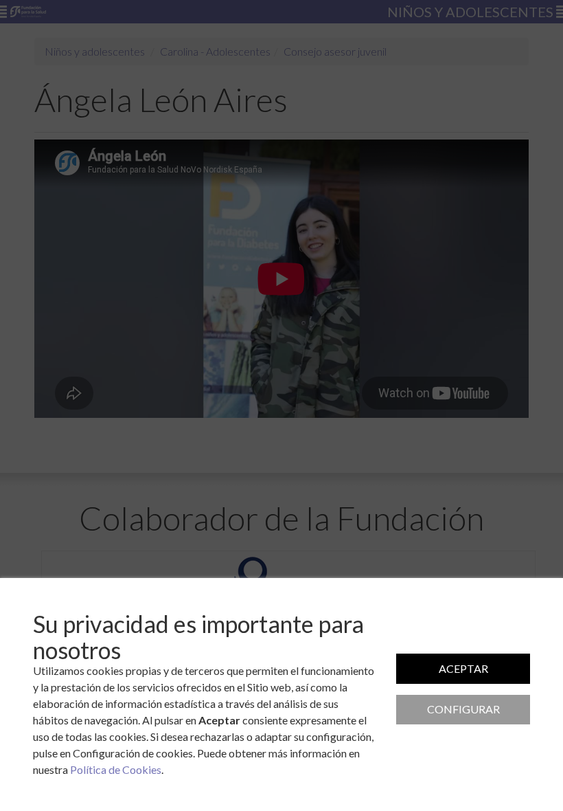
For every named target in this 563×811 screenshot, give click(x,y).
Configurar (463, 708)
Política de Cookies (115, 769)
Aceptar (463, 668)
